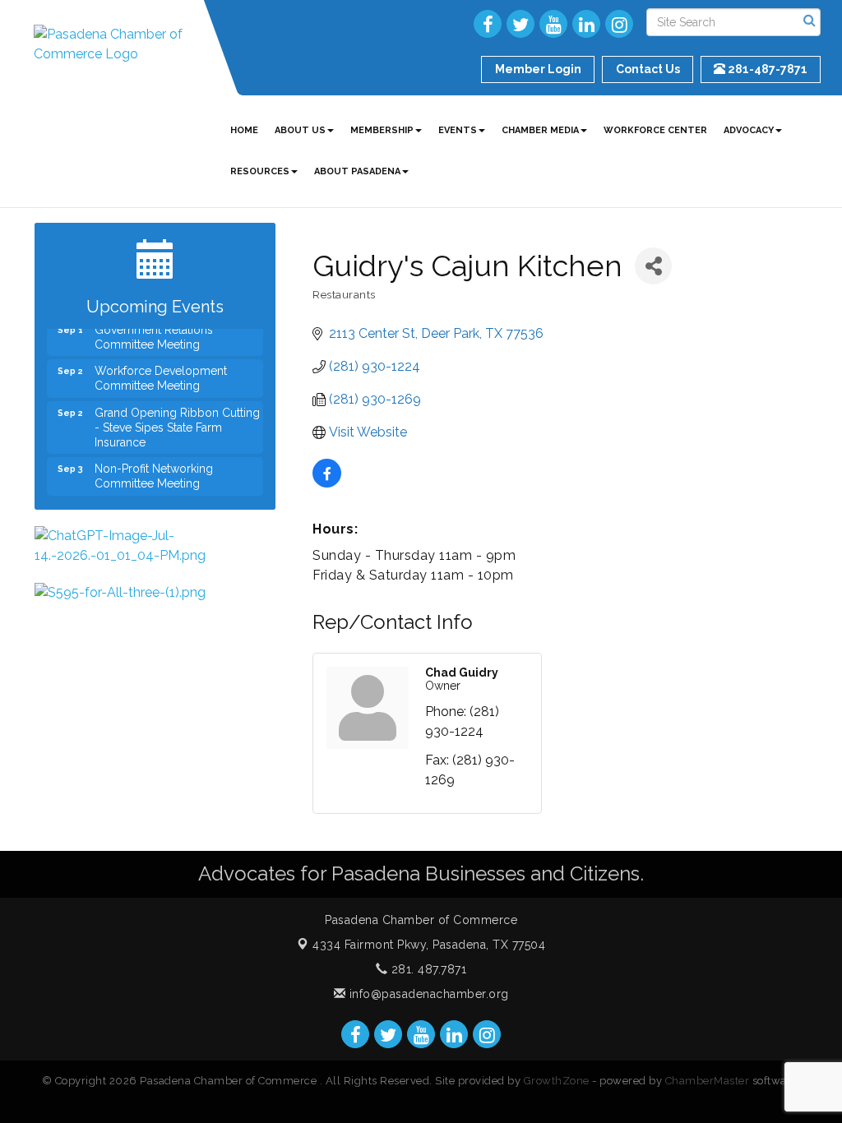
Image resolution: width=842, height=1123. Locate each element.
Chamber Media (540, 130)
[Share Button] (653, 265)
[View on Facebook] (326, 483)
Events (457, 130)
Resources (259, 171)
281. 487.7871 (426, 969)
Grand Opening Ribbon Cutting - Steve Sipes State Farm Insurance (177, 421)
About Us (300, 130)
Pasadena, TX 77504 (428, 944)
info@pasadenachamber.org (427, 994)
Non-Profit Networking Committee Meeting (154, 469)
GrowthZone (557, 1080)
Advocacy (749, 130)
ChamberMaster (707, 1080)
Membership (382, 130)
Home (244, 130)
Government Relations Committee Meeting (154, 330)
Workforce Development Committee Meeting (161, 372)
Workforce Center (655, 130)
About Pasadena (357, 171)
